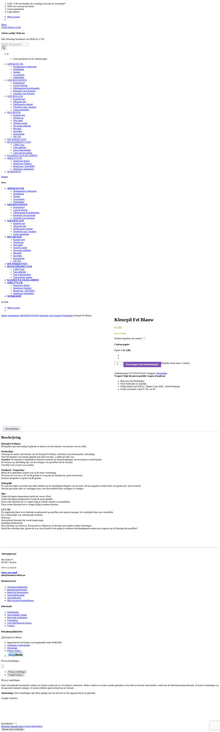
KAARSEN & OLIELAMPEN (22, 155)
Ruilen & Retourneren (17, 592)
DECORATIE (14, 112)
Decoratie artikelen (22, 126)
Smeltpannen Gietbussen (25, 66)
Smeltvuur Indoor (21, 161)
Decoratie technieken (17, 617)
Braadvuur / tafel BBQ (24, 166)
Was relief (18, 120)
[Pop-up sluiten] (2, 666)
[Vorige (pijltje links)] (5, 366)
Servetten (17, 131)
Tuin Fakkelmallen (22, 150)
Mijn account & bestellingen (20, 600)
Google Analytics (15, 675)
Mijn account (13, 17)
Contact (11, 625)
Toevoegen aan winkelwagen (142, 364)
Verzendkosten (14, 597)
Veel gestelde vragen (17, 615)
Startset (16, 72)
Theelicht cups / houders (24, 107)
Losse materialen (21, 109)
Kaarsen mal (19, 99)
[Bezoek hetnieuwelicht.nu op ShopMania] (15, 656)
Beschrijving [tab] (11, 428)
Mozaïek (17, 128)
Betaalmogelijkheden (17, 589)
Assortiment (13, 315)
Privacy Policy (14, 650)
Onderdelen (18, 77)
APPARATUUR (15, 64)
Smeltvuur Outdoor (22, 163)
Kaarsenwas (19, 83)
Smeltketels (18, 69)
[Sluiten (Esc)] (216, 3)
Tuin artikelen (19, 147)
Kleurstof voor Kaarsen (24, 91)
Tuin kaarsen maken (22, 153)
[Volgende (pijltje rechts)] (215, 366)
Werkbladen (13, 612)
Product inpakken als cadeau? (128, 338)
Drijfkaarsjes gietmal (23, 104)
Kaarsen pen (19, 115)
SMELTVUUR (14, 158)
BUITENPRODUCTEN (19, 142)
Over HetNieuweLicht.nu (19, 623)
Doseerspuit (18, 134)
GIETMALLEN (15, 96)
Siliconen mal (19, 101)
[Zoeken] (3, 48)
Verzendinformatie (16, 595)
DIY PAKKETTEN (16, 139)
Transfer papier (20, 123)
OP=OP (17, 136)
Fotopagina (12, 620)
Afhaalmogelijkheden (17, 587)
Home (4, 315)
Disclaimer (12, 648)
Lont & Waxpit (20, 85)
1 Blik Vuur (18, 144)
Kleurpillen (67, 315)
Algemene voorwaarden (18, 645)
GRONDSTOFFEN (17, 80)
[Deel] (210, 3)
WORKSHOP (14, 171)
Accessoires (18, 74)
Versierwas (18, 118)
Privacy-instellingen (16, 672)
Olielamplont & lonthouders (26, 88)
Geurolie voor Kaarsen (24, 93)
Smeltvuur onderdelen (23, 169)
